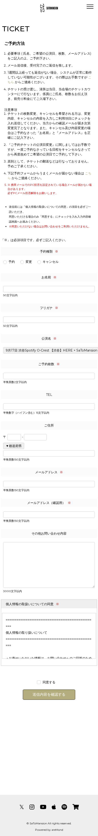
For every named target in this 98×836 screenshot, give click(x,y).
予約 (11, 262)
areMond (57, 829)
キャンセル (51, 262)
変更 (29, 262)
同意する (49, 682)
